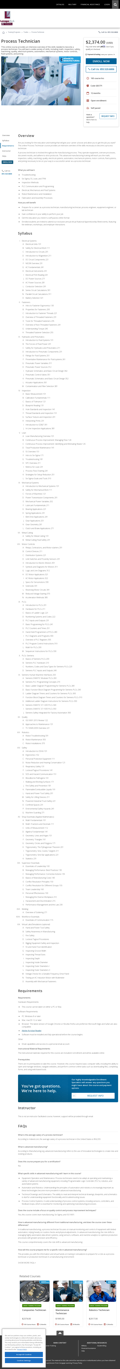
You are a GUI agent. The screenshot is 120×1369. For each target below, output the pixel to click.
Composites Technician (34, 1310)
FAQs (4, 156)
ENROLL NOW (101, 61)
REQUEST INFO (107, 116)
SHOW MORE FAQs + (27, 1262)
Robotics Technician (99, 1310)
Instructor (6, 151)
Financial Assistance (88, 1348)
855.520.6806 (7, 174)
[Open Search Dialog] (115, 4)
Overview (6, 135)
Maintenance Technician (62, 1312)
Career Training (50, 1346)
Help (83, 1351)
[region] (24, 1348)
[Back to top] (60, 1342)
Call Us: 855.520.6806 (108, 32)
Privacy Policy (77, 1363)
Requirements (8, 146)
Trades (26, 32)
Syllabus (5, 140)
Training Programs (14, 32)
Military (84, 1346)
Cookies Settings (24, 1360)
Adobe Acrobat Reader (31, 1030)
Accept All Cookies (24, 1354)
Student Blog (101, 1346)
